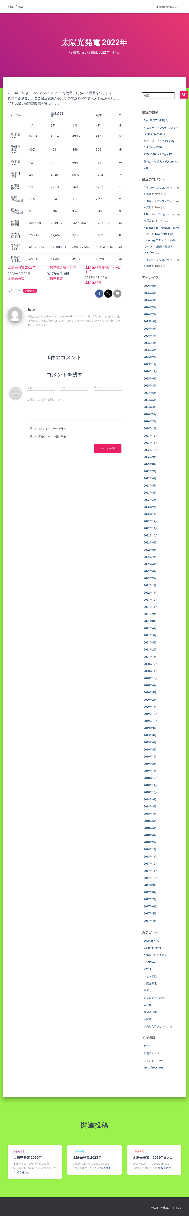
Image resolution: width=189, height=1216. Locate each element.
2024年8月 (150, 385)
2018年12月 (151, 778)
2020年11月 (151, 671)
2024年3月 (150, 414)
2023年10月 (151, 449)
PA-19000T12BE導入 (156, 120)
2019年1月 (150, 770)
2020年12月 (151, 664)
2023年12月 (151, 435)
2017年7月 (150, 899)
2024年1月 (150, 428)
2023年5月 (150, 485)
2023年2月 (150, 507)
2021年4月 (150, 642)
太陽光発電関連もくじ (167, 6)
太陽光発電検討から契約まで (103, 269)
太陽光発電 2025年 (27, 1157)
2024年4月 (150, 407)
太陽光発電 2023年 (22, 267)
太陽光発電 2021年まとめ (153, 1157)
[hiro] (15, 313)
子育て (148, 990)
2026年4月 (150, 300)
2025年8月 (150, 328)
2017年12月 (151, 863)
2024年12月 (151, 371)
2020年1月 (150, 706)
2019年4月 (150, 749)
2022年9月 (150, 542)
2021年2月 (150, 649)
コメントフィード (154, 1060)
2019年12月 (151, 713)
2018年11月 (151, 785)
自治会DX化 (150, 1012)
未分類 (148, 1004)
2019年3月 (150, 756)
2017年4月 (150, 920)
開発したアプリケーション (159, 1026)
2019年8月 (150, 735)
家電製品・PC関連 (154, 997)
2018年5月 (150, 828)
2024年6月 (150, 392)
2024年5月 (150, 400)
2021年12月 (151, 599)
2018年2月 (150, 849)
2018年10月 (151, 792)
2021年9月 (150, 613)
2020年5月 (150, 692)
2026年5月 (150, 293)
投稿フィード (151, 1053)
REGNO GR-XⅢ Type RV (158, 154)
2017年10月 (151, 877)
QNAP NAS (150, 962)
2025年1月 (150, 364)
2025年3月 (150, 349)
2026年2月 (150, 314)
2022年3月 (150, 578)
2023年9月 (150, 456)
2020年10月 (151, 678)
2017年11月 (151, 870)
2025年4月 (150, 342)
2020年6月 (150, 685)
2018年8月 (150, 806)
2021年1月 (150, 656)
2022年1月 (150, 592)
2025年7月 (150, 335)
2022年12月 (151, 521)
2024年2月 (150, 421)
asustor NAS (151, 940)
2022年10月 (151, 535)
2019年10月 (151, 720)
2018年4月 (150, 835)
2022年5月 (150, 564)
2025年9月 (150, 321)
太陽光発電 (16, 278)
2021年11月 (151, 606)
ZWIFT (147, 969)
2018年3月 (150, 842)
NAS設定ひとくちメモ (157, 955)
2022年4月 (150, 571)
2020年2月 (150, 699)
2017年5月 (150, 913)
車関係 (148, 1019)
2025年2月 (150, 357)
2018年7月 (150, 813)
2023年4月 (150, 492)
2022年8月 (150, 549)
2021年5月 (150, 635)
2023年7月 (150, 471)
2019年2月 (150, 763)
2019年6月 (150, 742)
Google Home (152, 947)
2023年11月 (151, 442)
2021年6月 (150, 628)
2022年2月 (150, 585)
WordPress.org (153, 1067)
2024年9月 (150, 378)
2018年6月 (150, 820)
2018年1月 (150, 856)
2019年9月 (150, 728)
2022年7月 (150, 557)
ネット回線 (150, 976)
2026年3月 (150, 307)
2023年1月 (150, 514)
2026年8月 (150, 285)
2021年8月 (150, 621)
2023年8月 (150, 464)
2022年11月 (151, 528)
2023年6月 (150, 478)
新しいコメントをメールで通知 (48, 428)
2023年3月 (150, 499)
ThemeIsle (175, 1207)
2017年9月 (150, 885)
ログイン (149, 1046)
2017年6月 (150, 906)
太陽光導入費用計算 (61, 267)
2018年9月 (150, 799)
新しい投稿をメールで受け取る (48, 436)
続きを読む (23, 1172)
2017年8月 (150, 892)
